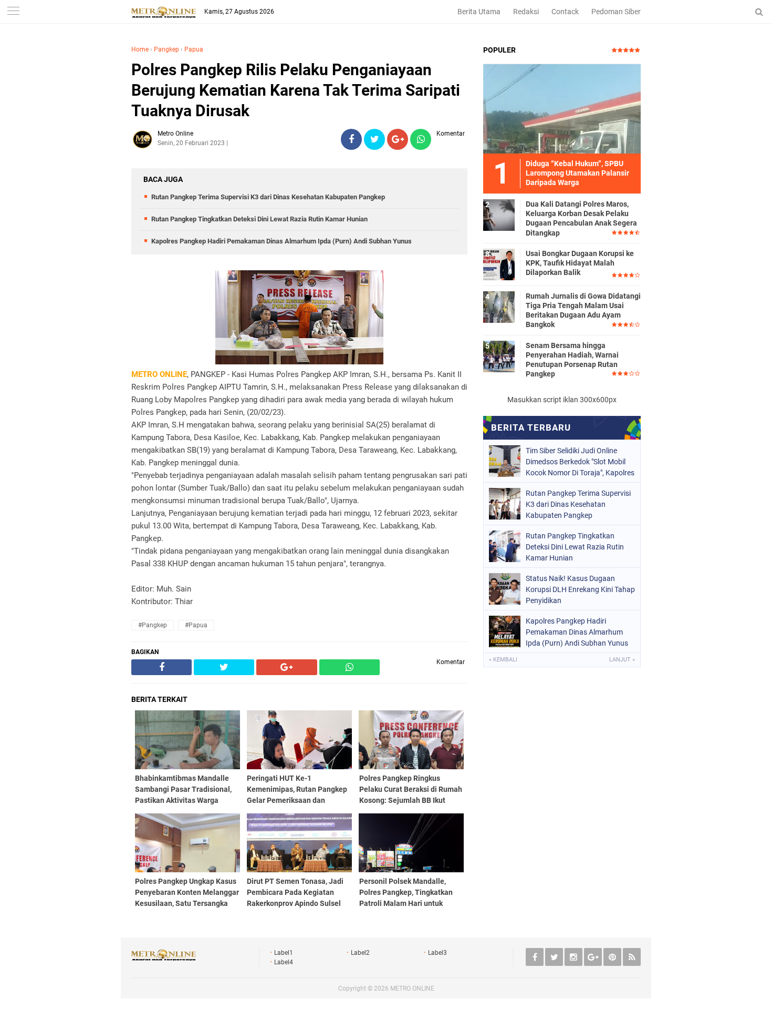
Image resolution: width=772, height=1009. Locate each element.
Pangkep (166, 49)
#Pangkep (152, 625)
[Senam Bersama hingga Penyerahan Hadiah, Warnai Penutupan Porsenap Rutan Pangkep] (499, 356)
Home (140, 49)
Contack (565, 11)
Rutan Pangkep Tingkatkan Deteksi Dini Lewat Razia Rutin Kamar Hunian (259, 219)
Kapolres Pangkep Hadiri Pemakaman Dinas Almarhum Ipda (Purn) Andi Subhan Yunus (281, 241)
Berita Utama (478, 11)
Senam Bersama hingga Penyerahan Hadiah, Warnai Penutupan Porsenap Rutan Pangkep (572, 360)
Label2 (360, 952)
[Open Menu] (13, 12)
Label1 (283, 952)
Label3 (437, 952)
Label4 (283, 962)
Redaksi (526, 11)
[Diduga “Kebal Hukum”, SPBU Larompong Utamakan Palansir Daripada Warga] (562, 108)
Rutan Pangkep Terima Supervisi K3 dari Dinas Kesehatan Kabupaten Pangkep (268, 197)
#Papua (196, 625)
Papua (193, 49)
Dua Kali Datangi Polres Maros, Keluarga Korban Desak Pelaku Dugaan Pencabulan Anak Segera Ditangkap (581, 218)
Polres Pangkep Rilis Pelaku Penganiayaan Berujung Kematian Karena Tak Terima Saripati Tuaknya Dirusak (295, 90)
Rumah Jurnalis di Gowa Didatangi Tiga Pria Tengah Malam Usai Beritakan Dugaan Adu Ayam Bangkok (583, 310)
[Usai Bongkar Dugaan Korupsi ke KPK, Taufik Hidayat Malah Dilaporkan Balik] (499, 264)
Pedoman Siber (616, 11)
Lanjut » (622, 659)
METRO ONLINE (412, 988)
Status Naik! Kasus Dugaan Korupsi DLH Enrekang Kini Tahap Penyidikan (580, 589)
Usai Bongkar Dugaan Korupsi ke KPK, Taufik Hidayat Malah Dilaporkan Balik (580, 263)
